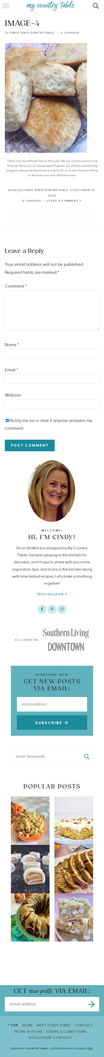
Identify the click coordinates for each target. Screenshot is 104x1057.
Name (12, 345)
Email (11, 370)
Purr (90, 1048)
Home (27, 1025)
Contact (84, 1025)
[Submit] (87, 757)
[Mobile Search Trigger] (95, 8)
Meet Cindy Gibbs (54, 1025)
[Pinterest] (52, 609)
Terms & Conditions (66, 1032)
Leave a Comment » (64, 200)
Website (13, 395)
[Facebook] (42, 609)
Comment (16, 286)
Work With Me (28, 1032)
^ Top (13, 1025)
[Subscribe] (92, 1004)
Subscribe (49, 723)
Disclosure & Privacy (51, 1038)
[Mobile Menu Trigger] (6, 8)
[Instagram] (62, 609)
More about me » (52, 594)
